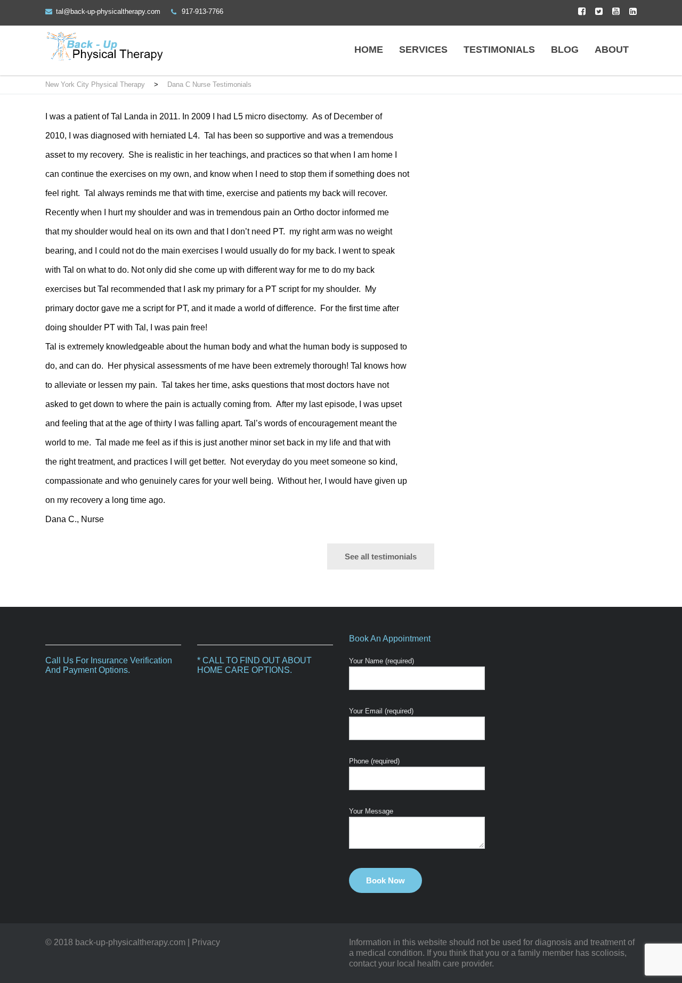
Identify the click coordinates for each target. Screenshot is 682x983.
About (612, 49)
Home (368, 49)
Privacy (206, 942)
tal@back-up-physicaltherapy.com (108, 11)
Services (423, 49)
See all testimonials (381, 556)
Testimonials (499, 49)
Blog (565, 49)
